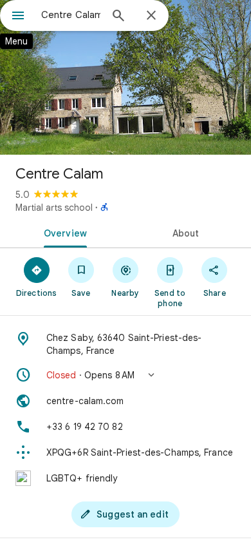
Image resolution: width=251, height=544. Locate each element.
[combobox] (70, 15)
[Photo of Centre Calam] (125, 77)
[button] (125, 375)
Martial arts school (54, 207)
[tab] (63, 232)
